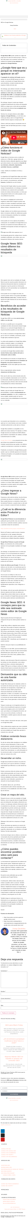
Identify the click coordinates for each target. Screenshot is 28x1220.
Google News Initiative (6, 440)
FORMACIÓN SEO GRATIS (8, 1179)
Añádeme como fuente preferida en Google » (14, 36)
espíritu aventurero (6, 1124)
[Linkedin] (3, 1131)
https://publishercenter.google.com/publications (13, 528)
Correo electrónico (6, 998)
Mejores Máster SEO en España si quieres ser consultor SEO (14, 1058)
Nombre (3, 991)
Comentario (4, 970)
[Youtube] (3, 1140)
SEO (15, 28)
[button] (14, 16)
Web (2, 1005)
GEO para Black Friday (14, 1025)
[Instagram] (3, 1135)
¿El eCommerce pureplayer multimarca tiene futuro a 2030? (14, 1041)
